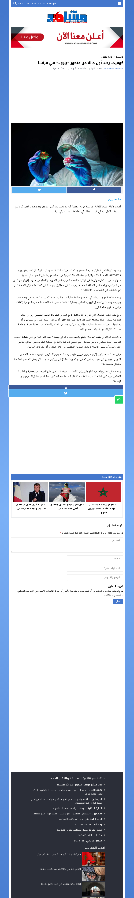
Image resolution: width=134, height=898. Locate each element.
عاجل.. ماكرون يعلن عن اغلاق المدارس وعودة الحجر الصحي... (30, 507)
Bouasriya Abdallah (113, 68)
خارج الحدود (107, 57)
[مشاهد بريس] (67, 16)
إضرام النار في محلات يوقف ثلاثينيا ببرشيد (60, 869)
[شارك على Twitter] (39, 190)
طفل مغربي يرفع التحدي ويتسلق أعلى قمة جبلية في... (67, 507)
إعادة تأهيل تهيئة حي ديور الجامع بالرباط (61, 884)
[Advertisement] (67, 96)
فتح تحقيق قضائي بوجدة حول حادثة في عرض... (58, 854)
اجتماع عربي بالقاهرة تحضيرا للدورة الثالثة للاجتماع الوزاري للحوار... (103, 509)
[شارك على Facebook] (94, 190)
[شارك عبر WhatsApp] (119, 399)
